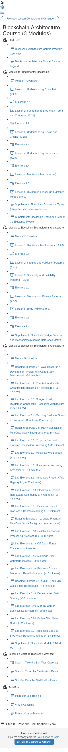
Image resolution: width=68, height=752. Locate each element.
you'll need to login (48, 737)
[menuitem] (2, 8)
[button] (2, 3)
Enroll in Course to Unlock (34, 741)
